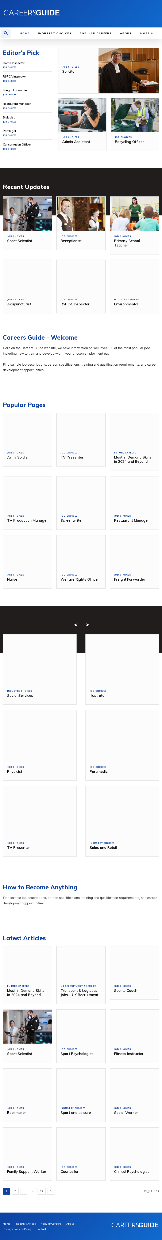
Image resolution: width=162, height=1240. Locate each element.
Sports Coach (125, 990)
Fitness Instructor (129, 1053)
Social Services (20, 695)
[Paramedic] (122, 735)
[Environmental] (134, 277)
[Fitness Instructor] (134, 1027)
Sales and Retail (103, 847)
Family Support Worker (26, 1171)
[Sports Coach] (134, 963)
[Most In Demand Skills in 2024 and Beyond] (134, 430)
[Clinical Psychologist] (134, 1145)
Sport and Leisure (76, 1112)
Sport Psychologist (77, 1053)
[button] (6, 33)
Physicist (14, 771)
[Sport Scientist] (27, 214)
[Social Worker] (134, 1086)
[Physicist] (39, 735)
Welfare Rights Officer (80, 579)
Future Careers (125, 453)
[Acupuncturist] (27, 277)
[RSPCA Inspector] (81, 277)
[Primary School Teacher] (134, 214)
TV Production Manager (27, 520)
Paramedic (99, 771)
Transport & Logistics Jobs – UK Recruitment (79, 992)
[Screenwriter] (81, 493)
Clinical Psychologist (131, 1171)
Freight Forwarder (15, 90)
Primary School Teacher (127, 242)
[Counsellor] (81, 1145)
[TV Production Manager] (27, 493)
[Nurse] (27, 552)
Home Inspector (13, 63)
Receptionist (71, 240)
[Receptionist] (81, 214)
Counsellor (70, 1171)
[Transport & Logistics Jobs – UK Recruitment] (81, 963)
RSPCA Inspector (14, 76)
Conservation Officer (17, 144)
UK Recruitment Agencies (78, 986)
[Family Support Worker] (27, 1145)
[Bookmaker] (27, 1086)
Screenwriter (72, 520)
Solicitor (69, 71)
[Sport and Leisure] (81, 1086)
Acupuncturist (19, 304)
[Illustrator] (122, 660)
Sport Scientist (19, 240)
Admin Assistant (76, 141)
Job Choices (9, 67)
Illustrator (98, 695)
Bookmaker (16, 1112)
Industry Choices (126, 300)
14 (41, 1191)
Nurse (12, 579)
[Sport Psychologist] (81, 1027)
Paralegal (9, 131)
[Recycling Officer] (135, 115)
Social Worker (126, 1112)
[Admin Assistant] (82, 115)
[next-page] (50, 1191)
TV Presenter (72, 457)
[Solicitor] (129, 70)
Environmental (126, 304)
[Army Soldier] (27, 430)
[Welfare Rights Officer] (81, 552)
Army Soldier (18, 457)
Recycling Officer (129, 141)
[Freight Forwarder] (134, 552)
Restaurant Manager (17, 104)
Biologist (9, 117)
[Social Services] (39, 660)
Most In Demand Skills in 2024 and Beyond (132, 459)
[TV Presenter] (81, 430)
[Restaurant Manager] (134, 493)
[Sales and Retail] (122, 811)
